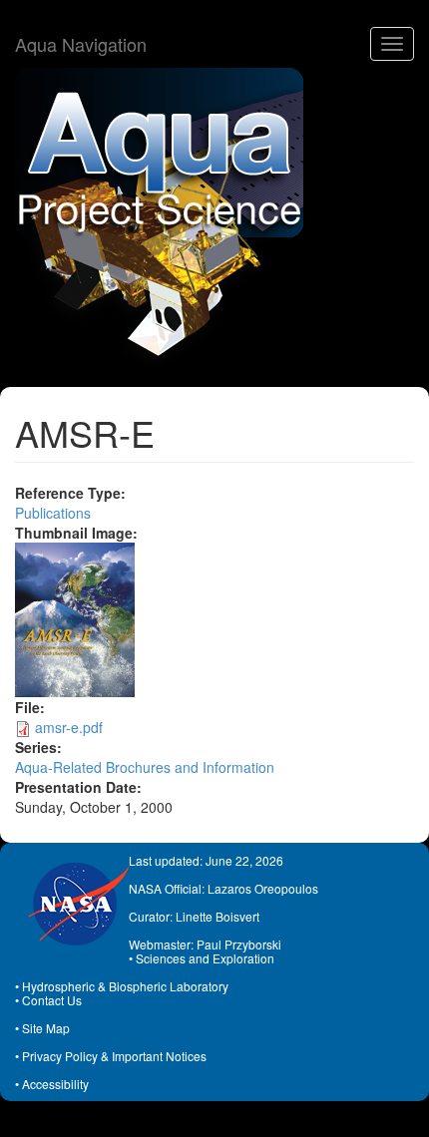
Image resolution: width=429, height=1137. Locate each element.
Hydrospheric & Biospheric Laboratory (125, 985)
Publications (53, 513)
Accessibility (55, 1083)
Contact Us (52, 999)
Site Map (46, 1027)
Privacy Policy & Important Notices (114, 1055)
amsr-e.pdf (69, 727)
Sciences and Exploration (205, 957)
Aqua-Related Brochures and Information (144, 767)
